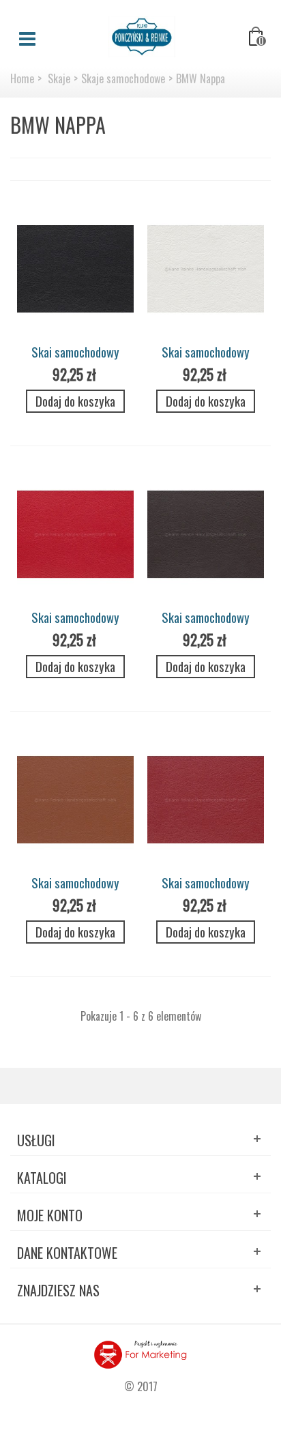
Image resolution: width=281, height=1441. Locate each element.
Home (22, 78)
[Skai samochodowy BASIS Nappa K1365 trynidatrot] (205, 800)
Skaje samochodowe (123, 78)
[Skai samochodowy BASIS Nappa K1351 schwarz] (75, 269)
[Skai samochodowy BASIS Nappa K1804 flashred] (75, 534)
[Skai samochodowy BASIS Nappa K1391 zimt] (75, 800)
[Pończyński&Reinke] (141, 35)
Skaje (59, 78)
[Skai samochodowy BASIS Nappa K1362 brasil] (205, 534)
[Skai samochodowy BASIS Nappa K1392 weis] (205, 269)
